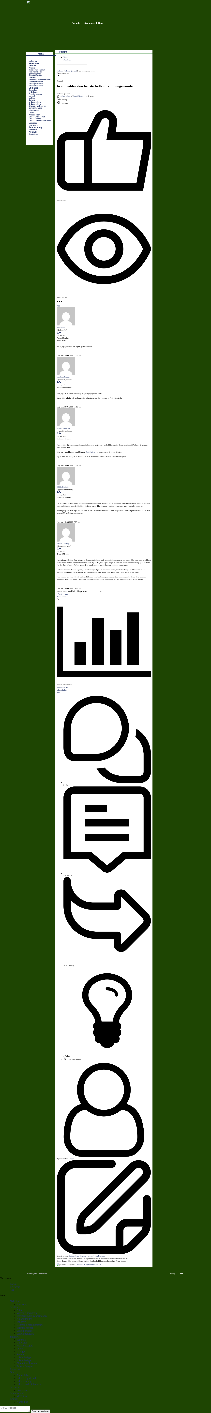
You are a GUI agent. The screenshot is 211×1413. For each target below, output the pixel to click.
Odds (31, 112)
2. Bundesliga (35, 104)
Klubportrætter (35, 76)
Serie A (32, 100)
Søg (100, 23)
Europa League (35, 108)
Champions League (37, 106)
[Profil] (58, 333)
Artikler (32, 65)
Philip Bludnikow (64, 487)
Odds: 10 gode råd (37, 117)
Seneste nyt (34, 63)
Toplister (32, 78)
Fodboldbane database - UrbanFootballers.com (87, 1256)
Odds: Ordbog (35, 119)
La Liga (32, 98)
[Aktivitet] (60, 333)
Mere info (33, 130)
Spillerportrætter (36, 84)
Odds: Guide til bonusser (40, 121)
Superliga (33, 90)
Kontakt (32, 132)
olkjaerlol (61, 327)
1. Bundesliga (35, 102)
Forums (66, 57)
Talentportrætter (36, 82)
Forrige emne (62, 594)
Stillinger (33, 88)
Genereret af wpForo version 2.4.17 (89, 1264)
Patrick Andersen (63, 428)
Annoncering (35, 127)
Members (67, 60)
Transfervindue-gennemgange (35, 73)
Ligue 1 (32, 96)
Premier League (35, 94)
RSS (181, 1273)
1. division (33, 92)
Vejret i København (37, 70)
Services (33, 123)
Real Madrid (90, 452)
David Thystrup (79, 96)
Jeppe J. (72, 1159)
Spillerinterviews (36, 86)
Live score (33, 125)
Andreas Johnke (63, 377)
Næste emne (62, 597)
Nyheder (33, 61)
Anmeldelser (34, 115)
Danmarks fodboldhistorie (40, 80)
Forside (76, 23)
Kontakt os (33, 134)
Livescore (89, 23)
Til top (172, 1273)
